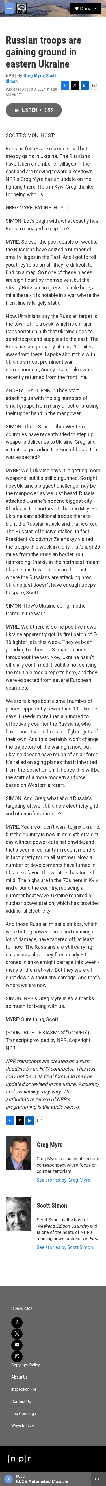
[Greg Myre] (18, 1153)
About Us (19, 1377)
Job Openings (23, 1414)
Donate (88, 8)
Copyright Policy (25, 1365)
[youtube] (17, 1345)
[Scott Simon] (18, 1214)
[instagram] (17, 1356)
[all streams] (98, 1479)
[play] (8, 1479)
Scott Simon (52, 1205)
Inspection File (23, 1389)
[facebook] (17, 1322)
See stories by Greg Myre (63, 1180)
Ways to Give (22, 1426)
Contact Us (21, 1402)
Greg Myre (33, 75)
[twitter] (17, 1334)
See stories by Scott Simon (65, 1247)
